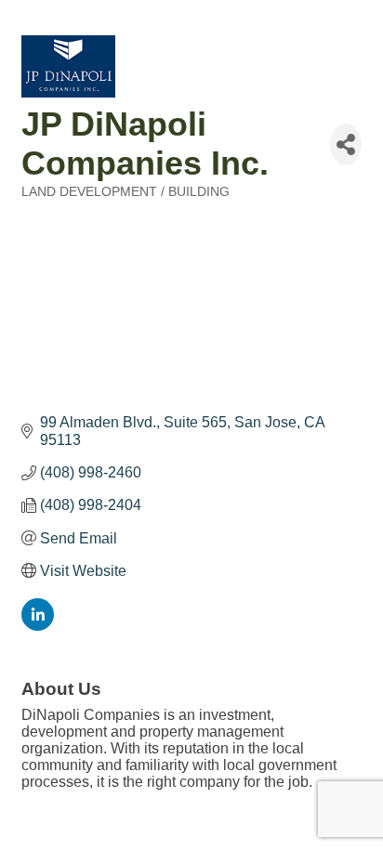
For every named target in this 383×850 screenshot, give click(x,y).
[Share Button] (346, 144)
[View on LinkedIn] (37, 626)
